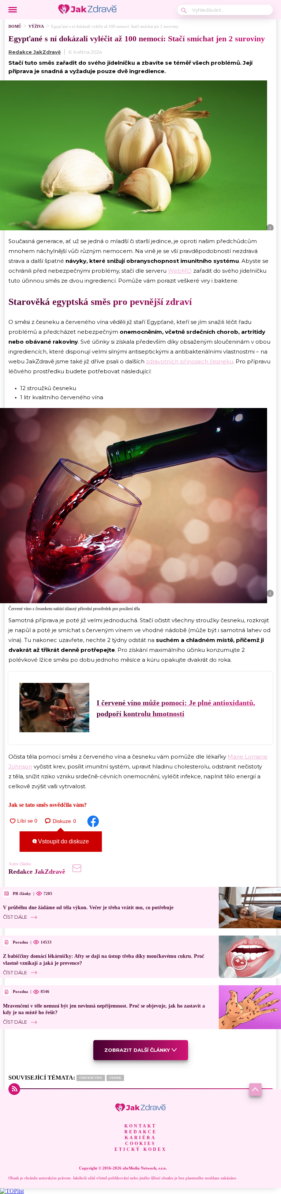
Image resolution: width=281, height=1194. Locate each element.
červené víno (90, 1078)
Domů (14, 26)
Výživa (36, 26)
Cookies (140, 1143)
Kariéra (140, 1137)
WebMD (180, 270)
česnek (115, 1078)
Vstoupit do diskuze (63, 841)
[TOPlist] (12, 1191)
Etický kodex (141, 1149)
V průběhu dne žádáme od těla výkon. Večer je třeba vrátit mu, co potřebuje (88, 907)
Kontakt (140, 1126)
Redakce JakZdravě (34, 52)
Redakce (140, 1131)
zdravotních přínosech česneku (189, 361)
